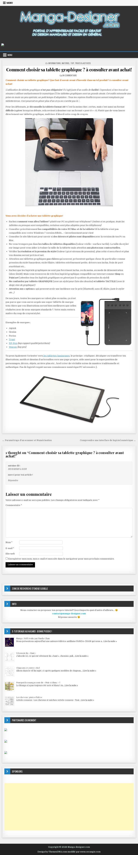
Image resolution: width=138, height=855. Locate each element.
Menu (10, 3)
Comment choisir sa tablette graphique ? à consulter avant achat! (69, 70)
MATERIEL (66, 63)
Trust (12, 339)
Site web (10, 553)
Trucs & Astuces (83, 63)
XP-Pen (13, 343)
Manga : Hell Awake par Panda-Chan (33, 638)
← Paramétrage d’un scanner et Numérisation (27, 440)
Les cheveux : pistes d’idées (29, 697)
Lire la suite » (110, 641)
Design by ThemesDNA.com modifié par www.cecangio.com (69, 852)
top (72, 63)
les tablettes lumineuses (56, 355)
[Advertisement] (69, 806)
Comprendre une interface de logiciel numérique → (108, 440)
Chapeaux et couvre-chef (28, 667)
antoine (12, 465)
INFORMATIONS (54, 63)
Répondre (13, 480)
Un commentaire (69, 75)
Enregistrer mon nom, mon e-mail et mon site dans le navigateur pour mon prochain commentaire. (61, 558)
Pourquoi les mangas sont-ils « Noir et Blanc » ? (38, 682)
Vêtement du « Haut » (26, 653)
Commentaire (14, 505)
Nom (9, 542)
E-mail (10, 548)
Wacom (13, 347)
